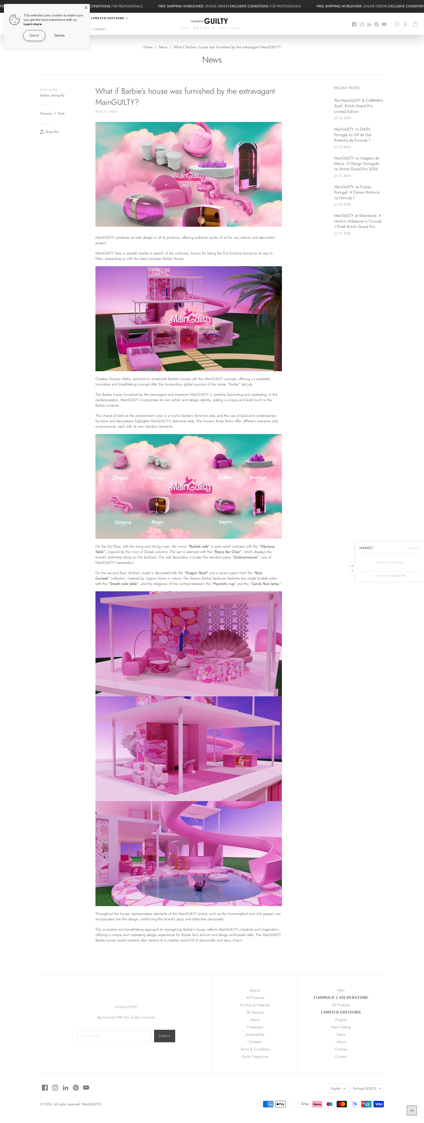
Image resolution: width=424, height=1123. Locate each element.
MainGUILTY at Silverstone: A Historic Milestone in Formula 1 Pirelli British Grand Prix (358, 221)
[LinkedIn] (369, 24)
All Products (255, 997)
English (336, 1088)
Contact (99, 29)
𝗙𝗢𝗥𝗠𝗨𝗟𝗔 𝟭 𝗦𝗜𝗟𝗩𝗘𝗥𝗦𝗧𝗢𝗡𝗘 (341, 997)
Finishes (341, 1049)
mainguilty (58, 95)
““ (265, 583)
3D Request (255, 1012)
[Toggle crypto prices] (352, 568)
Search (255, 990)
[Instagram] (362, 24)
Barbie (44, 95)
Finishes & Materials (255, 1005)
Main (341, 990)
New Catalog (341, 1027)
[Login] (405, 24)
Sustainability (255, 1034)
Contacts (255, 1041)
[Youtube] (384, 24)
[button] (411, 1110)
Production (255, 1027)
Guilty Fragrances (255, 1056)
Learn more (33, 24)
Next (61, 113)
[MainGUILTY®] (212, 23)
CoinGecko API (396, 576)
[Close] (86, 7)
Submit (165, 1036)
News (163, 47)
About (255, 1019)
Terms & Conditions (255, 1049)
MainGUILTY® (91, 1104)
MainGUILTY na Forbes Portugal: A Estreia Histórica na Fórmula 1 (356, 192)
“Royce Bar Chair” (227, 552)
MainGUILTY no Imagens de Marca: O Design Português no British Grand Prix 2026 (356, 164)
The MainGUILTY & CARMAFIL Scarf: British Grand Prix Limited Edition (358, 106)
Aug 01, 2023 (106, 111)
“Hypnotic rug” (224, 583)
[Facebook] (354, 24)
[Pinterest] (376, 24)
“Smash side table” (123, 583)
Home (148, 47)
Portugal (364, 1088)
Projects (341, 1019)
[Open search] (397, 24)
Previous (46, 113)
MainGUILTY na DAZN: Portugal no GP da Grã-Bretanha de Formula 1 (353, 135)
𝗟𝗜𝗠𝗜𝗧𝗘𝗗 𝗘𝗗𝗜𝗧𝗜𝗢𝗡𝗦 (341, 1012)
